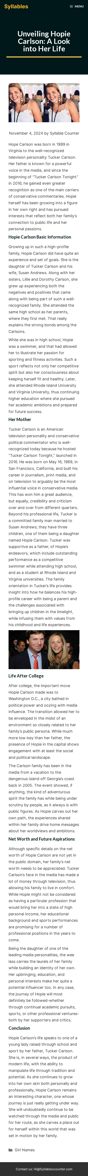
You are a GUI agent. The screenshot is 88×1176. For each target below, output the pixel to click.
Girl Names (25, 1150)
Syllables (16, 6)
